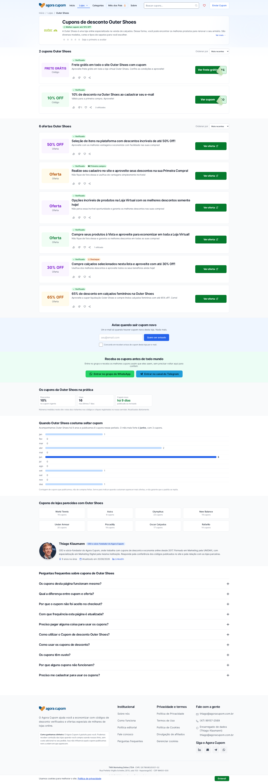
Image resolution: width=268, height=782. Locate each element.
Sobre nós (123, 713)
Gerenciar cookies (167, 741)
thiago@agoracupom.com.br (217, 713)
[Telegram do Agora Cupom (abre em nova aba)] (215, 749)
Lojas (82, 5)
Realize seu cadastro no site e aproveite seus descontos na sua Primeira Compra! (130, 170)
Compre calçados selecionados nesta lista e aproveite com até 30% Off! (123, 264)
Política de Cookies (168, 727)
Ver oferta (209, 146)
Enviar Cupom (219, 5)
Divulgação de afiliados (171, 734)
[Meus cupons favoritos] (204, 5)
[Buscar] (196, 5)
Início (41, 13)
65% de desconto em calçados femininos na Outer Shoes (113, 293)
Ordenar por (202, 51)
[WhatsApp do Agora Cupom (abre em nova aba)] (223, 749)
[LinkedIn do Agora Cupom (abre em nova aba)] (199, 749)
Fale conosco (125, 734)
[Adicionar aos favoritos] (85, 77)
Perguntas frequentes (130, 741)
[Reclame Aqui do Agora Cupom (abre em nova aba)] (207, 749)
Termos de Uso (166, 720)
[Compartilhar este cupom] (89, 77)
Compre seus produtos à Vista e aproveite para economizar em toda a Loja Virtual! (130, 234)
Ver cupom (208, 99)
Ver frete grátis (208, 70)
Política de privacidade (89, 778)
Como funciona (126, 720)
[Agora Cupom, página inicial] (52, 5)
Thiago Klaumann (72, 544)
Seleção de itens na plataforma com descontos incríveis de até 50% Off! (123, 141)
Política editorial (127, 727)
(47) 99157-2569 (210, 720)
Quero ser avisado (156, 337)
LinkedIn (119, 559)
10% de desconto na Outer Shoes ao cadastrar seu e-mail (113, 94)
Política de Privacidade (170, 713)
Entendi (222, 778)
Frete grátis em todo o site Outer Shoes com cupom (109, 65)
